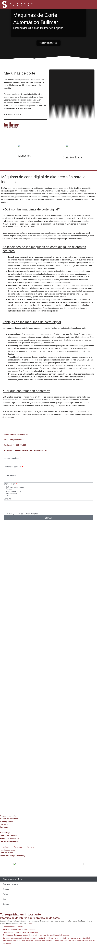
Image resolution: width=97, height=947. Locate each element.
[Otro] (48, 496)
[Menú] (87, 4)
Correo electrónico (11, 475)
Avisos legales (6, 833)
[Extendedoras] (48, 493)
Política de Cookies (8, 836)
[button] (94, 4)
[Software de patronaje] (48, 487)
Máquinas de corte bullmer (12, 879)
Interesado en (10, 484)
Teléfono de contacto (13, 467)
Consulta (7, 499)
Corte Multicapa (72, 157)
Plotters (5, 894)
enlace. (29, 924)
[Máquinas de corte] (48, 491)
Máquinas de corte (8, 816)
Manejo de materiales (9, 819)
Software (4, 824)
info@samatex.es (7, 850)
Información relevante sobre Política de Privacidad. (26, 450)
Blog (4, 899)
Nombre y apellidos (12, 458)
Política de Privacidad (9, 838)
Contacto (4, 827)
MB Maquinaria (6, 821)
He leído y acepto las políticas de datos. (22, 514)
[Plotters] (48, 489)
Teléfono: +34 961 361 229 (15, 445)
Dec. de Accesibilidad (9, 841)
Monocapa (24, 155)
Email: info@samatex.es (14, 440)
